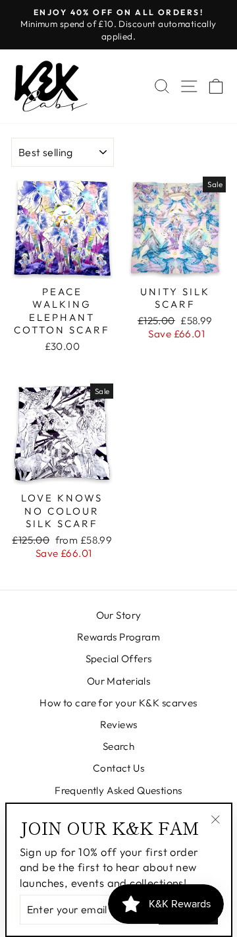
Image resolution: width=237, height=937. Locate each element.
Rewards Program (118, 637)
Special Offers (119, 658)
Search (118, 746)
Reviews (119, 724)
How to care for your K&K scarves (118, 702)
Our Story (119, 615)
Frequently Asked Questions (118, 790)
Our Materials (118, 681)
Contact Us (118, 768)
